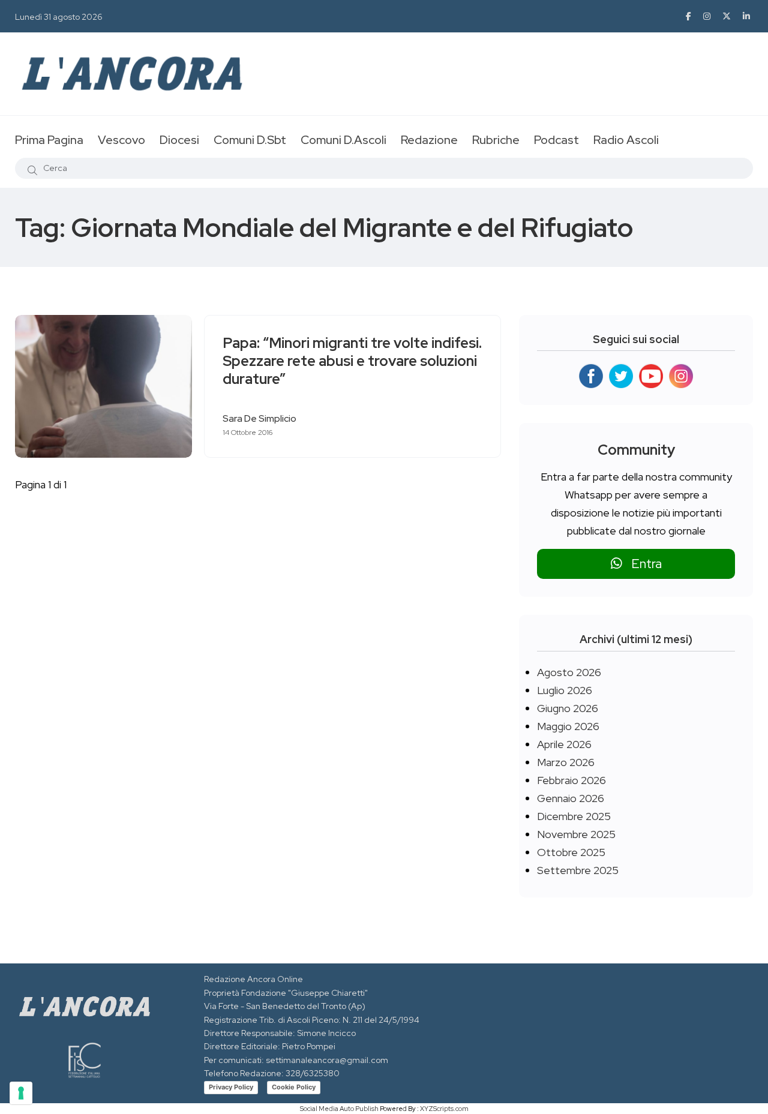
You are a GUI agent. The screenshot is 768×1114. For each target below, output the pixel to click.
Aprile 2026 (564, 744)
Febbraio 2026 (571, 780)
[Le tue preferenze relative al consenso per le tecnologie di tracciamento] (21, 1093)
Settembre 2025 (578, 870)
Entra (642, 563)
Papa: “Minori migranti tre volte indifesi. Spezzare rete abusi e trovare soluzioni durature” (352, 361)
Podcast (556, 140)
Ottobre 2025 (571, 852)
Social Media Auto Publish (339, 1108)
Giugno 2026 (567, 708)
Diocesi (179, 140)
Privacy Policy (231, 1087)
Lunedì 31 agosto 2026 (59, 16)
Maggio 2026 (568, 726)
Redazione (429, 140)
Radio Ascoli (626, 140)
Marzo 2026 (566, 762)
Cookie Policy (294, 1087)
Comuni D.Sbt (250, 140)
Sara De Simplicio (259, 418)
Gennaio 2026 (570, 798)
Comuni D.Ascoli (343, 140)
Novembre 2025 (576, 834)
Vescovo (121, 140)
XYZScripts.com (444, 1108)
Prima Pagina (49, 140)
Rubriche (496, 140)
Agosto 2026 (569, 672)
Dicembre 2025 (574, 816)
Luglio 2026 (564, 690)
